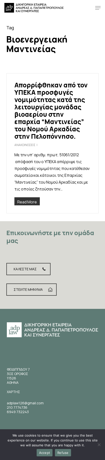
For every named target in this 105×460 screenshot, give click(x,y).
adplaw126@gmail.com (25, 403)
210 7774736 (17, 407)
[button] (98, 7)
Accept (44, 453)
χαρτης (13, 391)
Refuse (63, 453)
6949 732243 (18, 411)
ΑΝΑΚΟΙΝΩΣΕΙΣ (24, 145)
